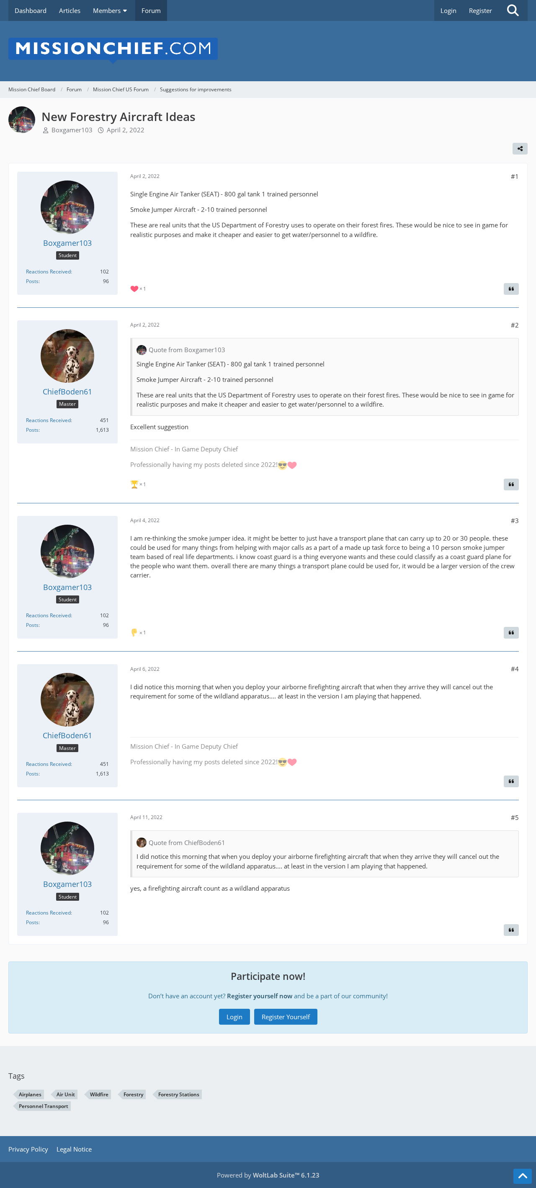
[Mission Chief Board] (268, 51)
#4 (515, 669)
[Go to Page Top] (522, 1176)
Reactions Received (48, 271)
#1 (515, 176)
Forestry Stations (178, 1094)
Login (448, 10)
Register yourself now (259, 996)
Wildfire (99, 1094)
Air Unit (66, 1094)
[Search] (513, 10)
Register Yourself (286, 1017)
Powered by (268, 1175)
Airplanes (30, 1094)
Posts (32, 281)
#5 (515, 817)
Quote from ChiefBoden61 (187, 842)
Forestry (133, 1094)
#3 (515, 520)
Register (480, 10)
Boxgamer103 (72, 130)
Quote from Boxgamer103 (187, 349)
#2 (515, 325)
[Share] (520, 149)
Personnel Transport (43, 1106)
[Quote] (511, 289)
